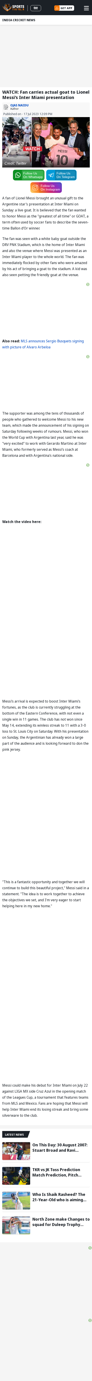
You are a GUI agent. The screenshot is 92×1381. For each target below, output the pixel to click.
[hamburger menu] (86, 8)
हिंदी (36, 8)
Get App (66, 8)
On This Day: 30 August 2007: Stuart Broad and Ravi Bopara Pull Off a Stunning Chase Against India (60, 1147)
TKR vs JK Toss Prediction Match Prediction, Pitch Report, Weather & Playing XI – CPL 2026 (61, 1172)
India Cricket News (18, 20)
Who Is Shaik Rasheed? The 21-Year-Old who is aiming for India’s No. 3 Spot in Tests (60, 1197)
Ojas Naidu (19, 105)
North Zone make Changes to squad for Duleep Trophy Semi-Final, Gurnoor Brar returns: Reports (61, 1221)
